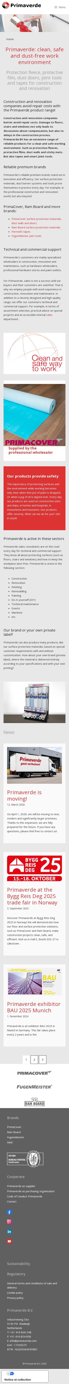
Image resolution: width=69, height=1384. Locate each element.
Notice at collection (17, 1379)
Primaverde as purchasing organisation (30, 1191)
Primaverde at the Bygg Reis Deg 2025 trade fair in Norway (32, 896)
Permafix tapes (21, 231)
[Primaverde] (21, 5)
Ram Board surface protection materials (36, 227)
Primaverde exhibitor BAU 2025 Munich (34, 1007)
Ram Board (14, 1132)
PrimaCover (14, 1127)
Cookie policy (15, 1292)
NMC (10, 1142)
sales (49, 315)
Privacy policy (15, 1298)
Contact (11, 1201)
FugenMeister (15, 1137)
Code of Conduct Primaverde (24, 1196)
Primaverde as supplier (21, 1186)
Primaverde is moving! (24, 795)
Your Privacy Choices (28, 1373)
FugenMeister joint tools (26, 236)
